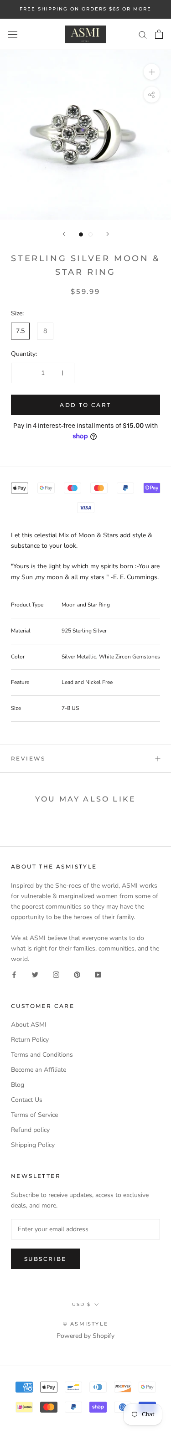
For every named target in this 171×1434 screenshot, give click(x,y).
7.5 (20, 331)
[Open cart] (159, 34)
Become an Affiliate (38, 1069)
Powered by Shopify (85, 1335)
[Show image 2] (90, 234)
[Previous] (63, 234)
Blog (17, 1084)
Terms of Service (34, 1114)
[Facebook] (14, 974)
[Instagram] (56, 974)
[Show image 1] (81, 234)
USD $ (81, 1304)
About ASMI (29, 1024)
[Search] (143, 34)
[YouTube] (98, 974)
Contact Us (26, 1099)
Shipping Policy (33, 1145)
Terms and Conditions (42, 1054)
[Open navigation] (12, 34)
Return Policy (30, 1039)
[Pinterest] (77, 974)
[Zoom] (152, 72)
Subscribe (45, 1258)
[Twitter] (35, 974)
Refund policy (30, 1130)
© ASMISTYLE (85, 1324)
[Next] (107, 234)
